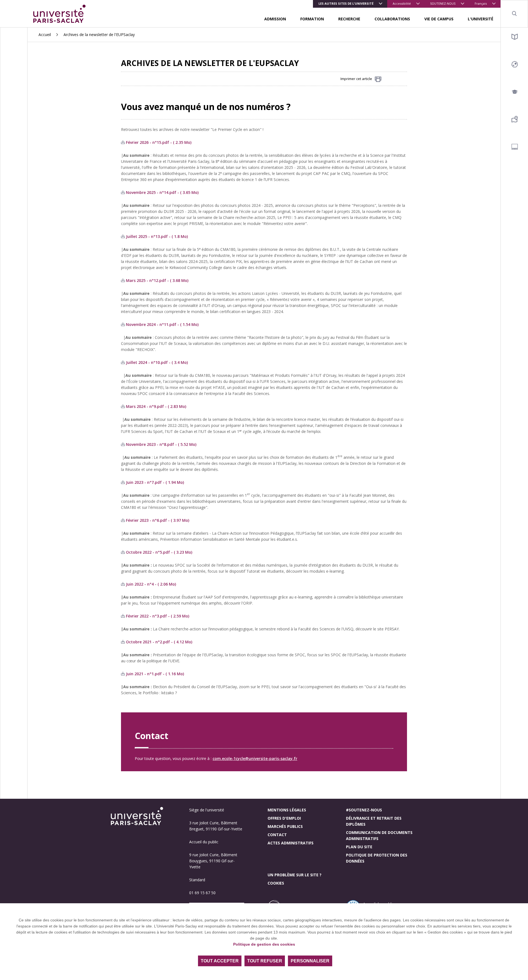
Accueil (44, 34)
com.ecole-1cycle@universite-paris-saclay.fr (255, 758)
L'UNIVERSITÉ (480, 18)
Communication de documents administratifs (379, 835)
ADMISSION (275, 18)
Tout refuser (264, 961)
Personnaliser (310, 961)
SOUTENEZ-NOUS (442, 3)
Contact (277, 834)
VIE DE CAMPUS (438, 18)
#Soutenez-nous (364, 809)
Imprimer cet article (356, 78)
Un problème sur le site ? (294, 874)
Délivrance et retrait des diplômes (374, 821)
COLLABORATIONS (392, 18)
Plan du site (359, 846)
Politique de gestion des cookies (264, 944)
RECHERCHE (349, 18)
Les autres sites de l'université (345, 3)
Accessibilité (402, 3)
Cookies (276, 883)
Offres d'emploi (284, 818)
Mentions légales (287, 809)
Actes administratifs (291, 843)
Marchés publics (285, 826)
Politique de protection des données (376, 858)
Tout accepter (220, 961)
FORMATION (312, 18)
